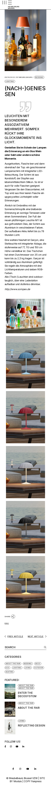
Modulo (17, 781)
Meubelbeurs (24, 77)
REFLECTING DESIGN (31, 725)
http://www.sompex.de (17, 289)
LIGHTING (10, 81)
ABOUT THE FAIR (13, 664)
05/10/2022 (10, 77)
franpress (36, 781)
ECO (7, 668)
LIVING (28, 668)
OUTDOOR (38, 668)
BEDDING (39, 77)
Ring (7, 623)
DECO (37, 664)
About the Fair (29, 707)
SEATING (9, 672)
